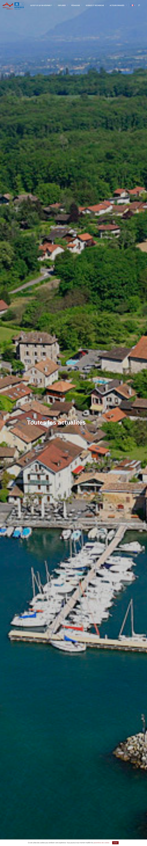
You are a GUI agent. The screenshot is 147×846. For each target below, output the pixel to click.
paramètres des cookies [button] (101, 843)
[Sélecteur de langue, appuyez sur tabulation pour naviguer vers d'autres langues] (132, 5)
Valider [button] (115, 843)
